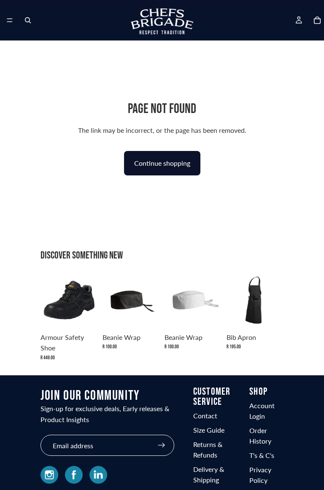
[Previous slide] (236, 300)
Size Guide (208, 430)
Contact (205, 416)
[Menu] (9, 20)
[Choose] (84, 315)
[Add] (146, 315)
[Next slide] (274, 300)
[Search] (28, 20)
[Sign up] (161, 445)
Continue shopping (162, 163)
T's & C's (261, 455)
